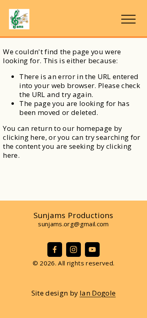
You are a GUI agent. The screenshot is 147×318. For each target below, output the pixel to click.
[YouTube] (92, 249)
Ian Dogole (98, 293)
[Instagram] (73, 249)
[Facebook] (54, 249)
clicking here (24, 137)
